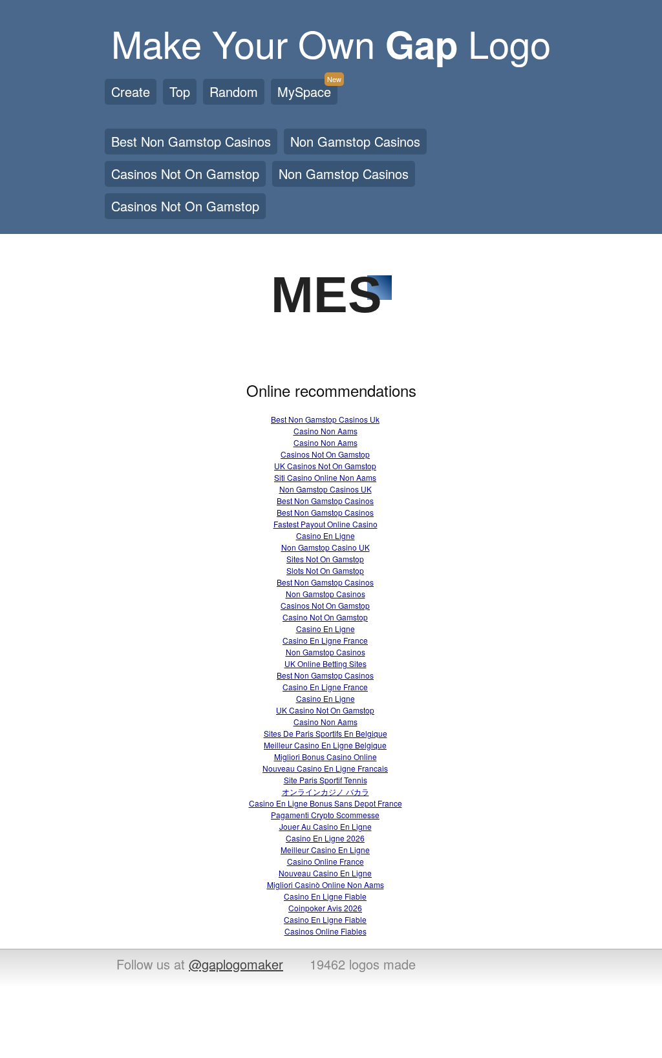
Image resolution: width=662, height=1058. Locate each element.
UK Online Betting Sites (325, 663)
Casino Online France (325, 861)
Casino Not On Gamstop (325, 616)
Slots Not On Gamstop (325, 570)
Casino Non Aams (326, 430)
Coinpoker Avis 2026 (325, 907)
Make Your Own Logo (331, 42)
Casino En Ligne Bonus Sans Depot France (325, 803)
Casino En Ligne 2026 (325, 837)
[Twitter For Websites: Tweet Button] (481, 965)
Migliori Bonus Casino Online (325, 756)
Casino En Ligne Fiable (325, 896)
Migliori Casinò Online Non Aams (325, 884)
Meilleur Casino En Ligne (325, 849)
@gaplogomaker (236, 964)
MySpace (307, 90)
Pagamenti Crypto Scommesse (325, 814)
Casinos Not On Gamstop (185, 173)
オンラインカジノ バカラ (325, 791)
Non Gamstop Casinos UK (325, 488)
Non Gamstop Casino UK (325, 547)
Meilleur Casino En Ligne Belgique (325, 744)
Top (179, 91)
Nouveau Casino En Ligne (325, 872)
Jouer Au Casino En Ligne (325, 826)
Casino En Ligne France (325, 640)
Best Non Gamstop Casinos (191, 141)
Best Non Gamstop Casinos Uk (325, 419)
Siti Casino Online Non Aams (325, 477)
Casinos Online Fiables (325, 931)
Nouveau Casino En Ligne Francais (325, 768)
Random (233, 91)
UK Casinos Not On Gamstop (325, 465)
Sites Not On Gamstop (325, 558)
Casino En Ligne (325, 535)
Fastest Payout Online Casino (325, 523)
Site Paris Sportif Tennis (325, 779)
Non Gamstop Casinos (355, 141)
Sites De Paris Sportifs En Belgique (325, 733)
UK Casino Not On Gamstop (325, 709)
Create (130, 91)
